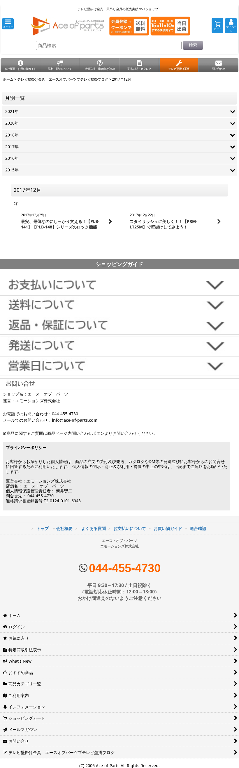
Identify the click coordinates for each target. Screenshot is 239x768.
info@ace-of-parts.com (75, 420)
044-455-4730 (125, 568)
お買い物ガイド (168, 528)
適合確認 (198, 528)
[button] (8, 23)
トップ (42, 528)
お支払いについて (129, 528)
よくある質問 (93, 528)
